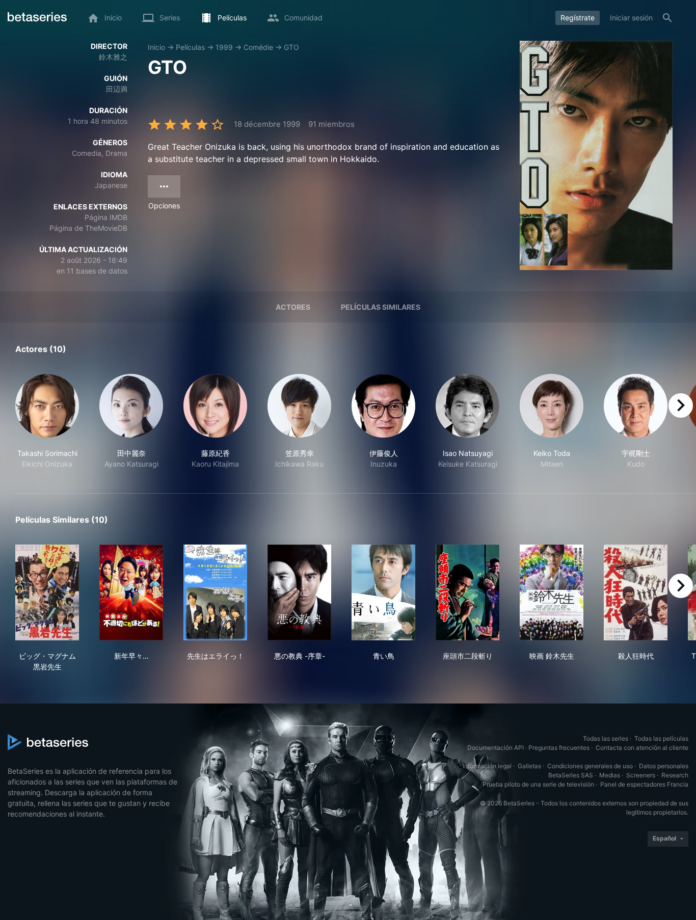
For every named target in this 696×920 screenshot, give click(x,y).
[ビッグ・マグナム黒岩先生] (47, 592)
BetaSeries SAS (570, 775)
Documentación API (495, 747)
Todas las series (605, 738)
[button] (47, 421)
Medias (609, 775)
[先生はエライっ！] (215, 592)
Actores (293, 307)
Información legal (487, 766)
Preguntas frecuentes (559, 747)
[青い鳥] (383, 592)
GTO (291, 47)
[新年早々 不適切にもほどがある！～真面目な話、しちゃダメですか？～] (131, 592)
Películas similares (380, 307)
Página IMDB (106, 217)
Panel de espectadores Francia (644, 784)
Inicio (156, 47)
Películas (190, 47)
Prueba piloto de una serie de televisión (538, 784)
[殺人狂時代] (635, 592)
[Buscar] (667, 18)
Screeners (640, 775)
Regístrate (577, 17)
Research (674, 775)
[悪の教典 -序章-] (299, 592)
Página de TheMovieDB (88, 228)
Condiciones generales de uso (590, 766)
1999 (224, 47)
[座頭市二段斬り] (467, 592)
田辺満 (116, 89)
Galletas (529, 766)
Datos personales (663, 766)
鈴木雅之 (113, 56)
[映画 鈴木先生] (551, 592)
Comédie (258, 47)
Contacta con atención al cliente (642, 747)
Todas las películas (661, 738)
